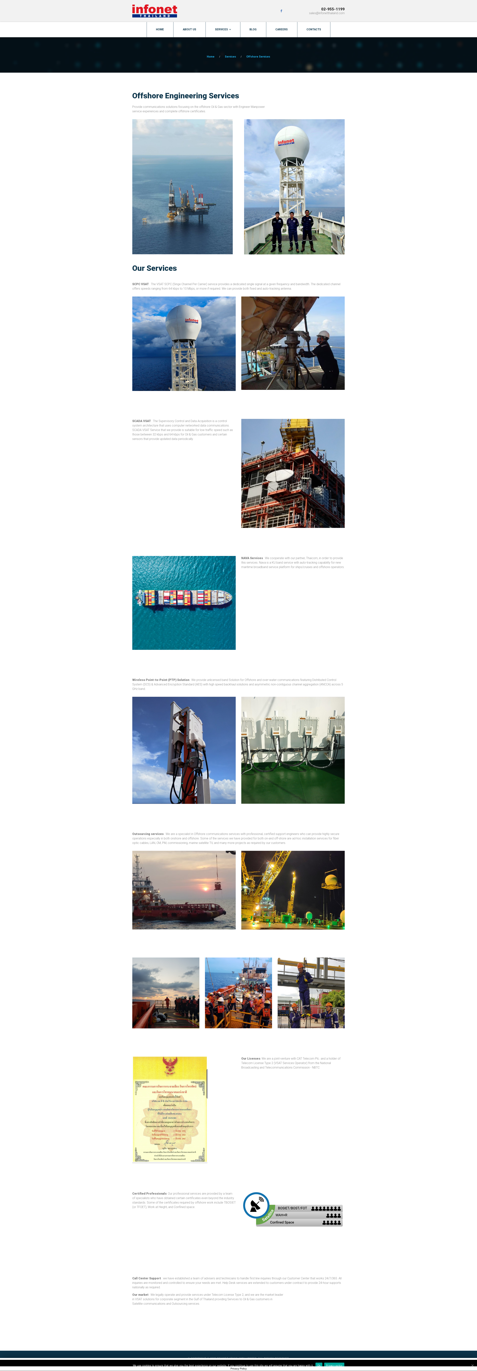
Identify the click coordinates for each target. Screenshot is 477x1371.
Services (221, 29)
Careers (281, 29)
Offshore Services (258, 56)
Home (160, 29)
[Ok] (472, 1365)
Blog (253, 29)
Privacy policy (334, 1365)
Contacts (314, 29)
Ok (319, 1365)
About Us (189, 29)
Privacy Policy (238, 1368)
